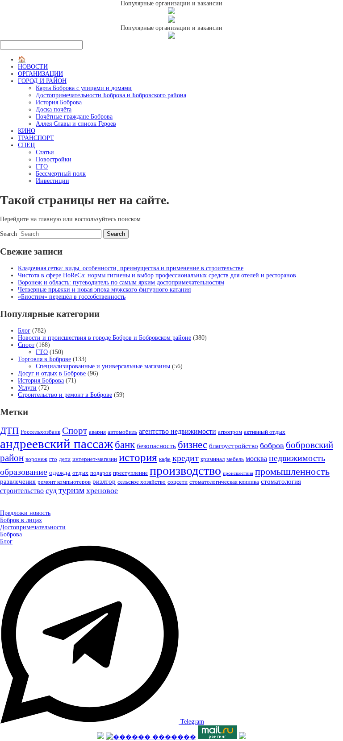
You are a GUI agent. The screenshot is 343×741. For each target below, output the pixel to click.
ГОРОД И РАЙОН (42, 81)
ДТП (9, 430)
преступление (130, 472)
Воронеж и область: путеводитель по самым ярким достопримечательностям (121, 282)
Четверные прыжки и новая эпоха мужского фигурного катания (104, 289)
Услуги (27, 387)
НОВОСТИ (33, 66)
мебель (235, 459)
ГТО (42, 166)
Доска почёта (53, 109)
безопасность (156, 445)
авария (97, 431)
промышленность (292, 471)
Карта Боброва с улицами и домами (84, 88)
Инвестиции (52, 180)
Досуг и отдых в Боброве (52, 373)
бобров (272, 445)
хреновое (102, 490)
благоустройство (233, 445)
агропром (230, 431)
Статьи (45, 152)
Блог (24, 330)
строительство (22, 490)
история (138, 457)
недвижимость (297, 458)
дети (65, 459)
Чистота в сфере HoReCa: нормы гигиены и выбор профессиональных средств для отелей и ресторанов (157, 275)
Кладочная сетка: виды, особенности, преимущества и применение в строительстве (130, 268)
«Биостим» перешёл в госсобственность (71, 296)
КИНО (26, 131)
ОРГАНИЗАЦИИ (40, 73)
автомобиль (122, 431)
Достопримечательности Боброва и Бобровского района (111, 95)
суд (51, 490)
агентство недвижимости (177, 431)
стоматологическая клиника (224, 481)
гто (53, 459)
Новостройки (53, 159)
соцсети (177, 481)
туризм (71, 490)
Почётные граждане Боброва (74, 116)
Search (8, 234)
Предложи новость (25, 513)
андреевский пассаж (56, 443)
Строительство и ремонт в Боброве (65, 394)
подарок (100, 472)
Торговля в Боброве (44, 359)
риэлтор (104, 481)
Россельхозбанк (40, 431)
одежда (60, 472)
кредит (185, 458)
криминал (213, 459)
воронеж (36, 459)
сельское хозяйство (141, 481)
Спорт (26, 345)
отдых (80, 472)
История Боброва (59, 102)
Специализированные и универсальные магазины (103, 366)
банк (125, 444)
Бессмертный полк (61, 173)
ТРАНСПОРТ (36, 138)
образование (23, 472)
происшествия (238, 473)
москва (256, 458)
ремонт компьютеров (64, 481)
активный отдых (264, 431)
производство (185, 471)
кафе (165, 459)
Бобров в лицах (21, 520)
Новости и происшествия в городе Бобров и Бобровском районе (104, 337)
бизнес (192, 444)
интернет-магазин (94, 459)
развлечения (18, 481)
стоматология (281, 481)
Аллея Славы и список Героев (76, 123)
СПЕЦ (26, 145)
